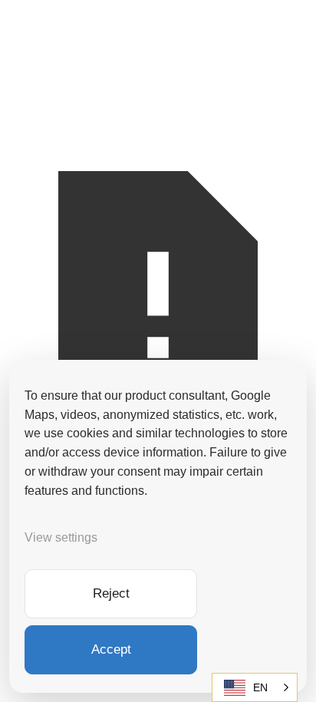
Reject (111, 593)
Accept (111, 649)
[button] (254, 687)
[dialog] (158, 526)
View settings (61, 537)
